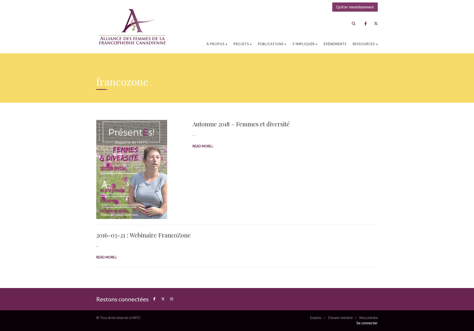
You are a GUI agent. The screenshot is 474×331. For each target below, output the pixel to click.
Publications (271, 44)
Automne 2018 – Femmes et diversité (241, 124)
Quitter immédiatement (355, 7)
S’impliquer (304, 44)
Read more (202, 146)
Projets (241, 44)
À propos (216, 44)
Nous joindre (368, 318)
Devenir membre (340, 318)
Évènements (335, 44)
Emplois (315, 318)
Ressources (364, 44)
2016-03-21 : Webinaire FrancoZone (143, 235)
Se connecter (367, 323)
